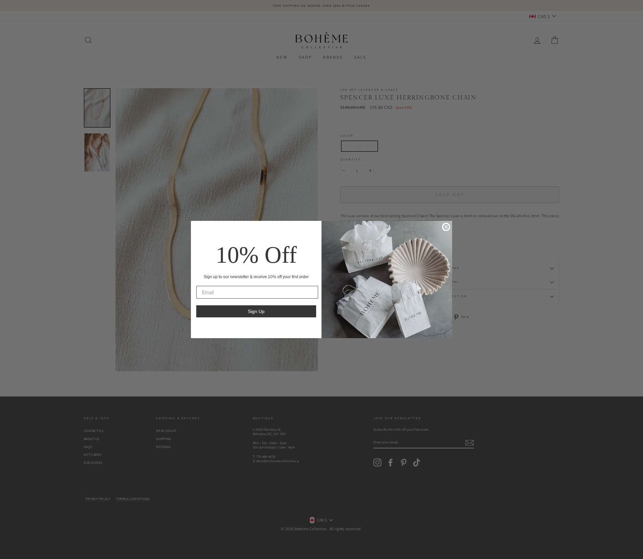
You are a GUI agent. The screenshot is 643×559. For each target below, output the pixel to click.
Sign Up (256, 311)
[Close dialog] (446, 227)
